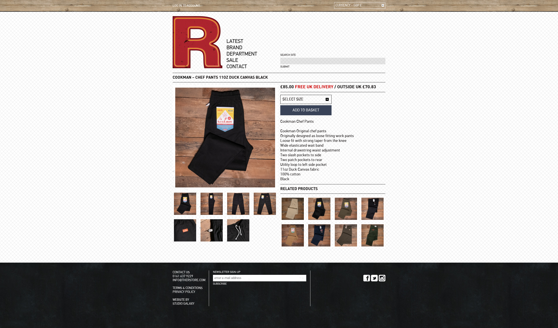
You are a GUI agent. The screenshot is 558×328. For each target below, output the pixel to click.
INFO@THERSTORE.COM (189, 280)
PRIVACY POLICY (184, 292)
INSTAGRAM (382, 278)
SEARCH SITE (288, 55)
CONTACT (236, 66)
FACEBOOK (366, 278)
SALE (232, 60)
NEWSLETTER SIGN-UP (226, 272)
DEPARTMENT (241, 54)
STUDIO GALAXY (183, 303)
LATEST (234, 41)
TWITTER (374, 278)
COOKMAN (182, 78)
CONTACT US (181, 272)
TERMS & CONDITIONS (187, 288)
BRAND (234, 47)
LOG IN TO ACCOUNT (186, 5)
